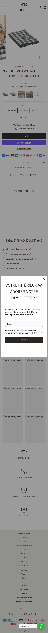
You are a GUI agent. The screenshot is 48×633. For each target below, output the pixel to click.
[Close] (44, 279)
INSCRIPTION (24, 340)
